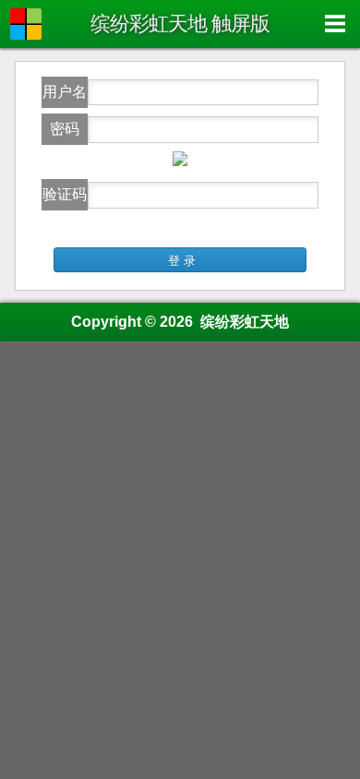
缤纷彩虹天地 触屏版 (180, 23)
